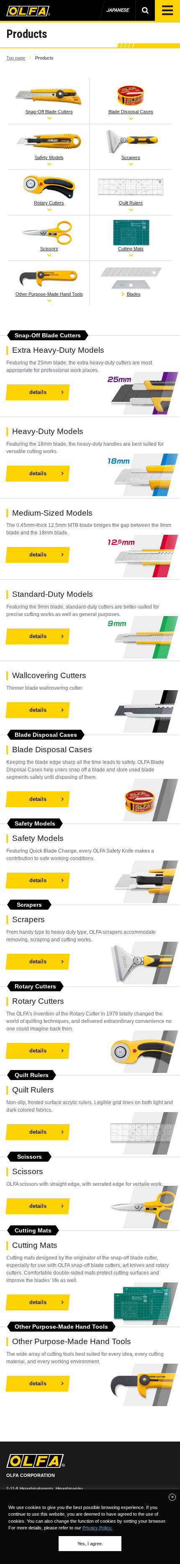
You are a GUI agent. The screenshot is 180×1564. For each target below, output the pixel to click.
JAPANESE (117, 10)
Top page (15, 57)
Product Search (145, 10)
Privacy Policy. (97, 1527)
